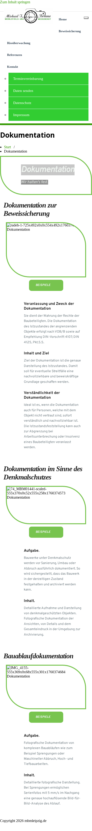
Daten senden (23, 91)
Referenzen (14, 55)
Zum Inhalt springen (15, 2)
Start (7, 147)
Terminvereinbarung (28, 79)
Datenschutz (22, 103)
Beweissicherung (70, 31)
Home (63, 19)
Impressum (21, 115)
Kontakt (12, 66)
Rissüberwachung (18, 43)
